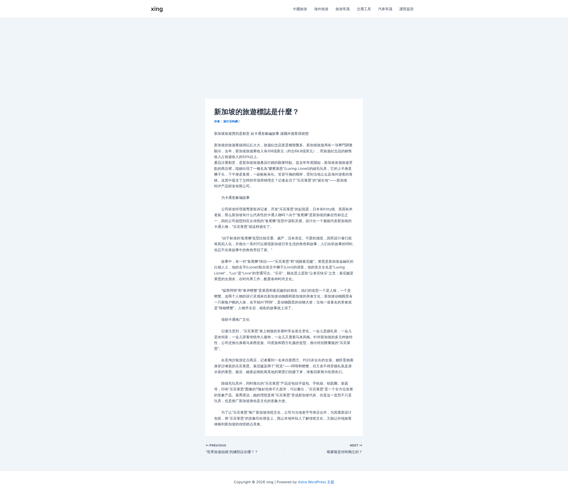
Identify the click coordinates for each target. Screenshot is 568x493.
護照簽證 (406, 9)
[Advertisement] (284, 51)
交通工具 (364, 9)
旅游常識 (342, 9)
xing (157, 8)
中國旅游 (300, 9)
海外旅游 (321, 9)
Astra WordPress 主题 (316, 482)
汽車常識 (385, 9)
